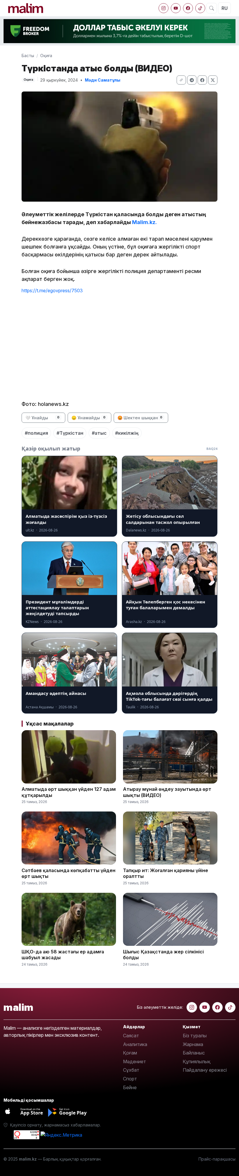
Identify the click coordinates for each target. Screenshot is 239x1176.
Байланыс (194, 1053)
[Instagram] (163, 8)
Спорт (130, 1079)
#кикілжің (126, 433)
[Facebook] (188, 8)
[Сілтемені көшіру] (181, 79)
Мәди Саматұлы (102, 80)
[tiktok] (200, 8)
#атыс (99, 433)
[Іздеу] (211, 8)
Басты (28, 55)
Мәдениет (134, 1061)
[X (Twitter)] (212, 79)
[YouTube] (176, 8)
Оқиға (46, 55)
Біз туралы (195, 1035)
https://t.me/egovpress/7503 (52, 290)
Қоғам (130, 1053)
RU (225, 8)
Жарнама (193, 1044)
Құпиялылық (196, 1061)
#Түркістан (70, 433)
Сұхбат (131, 1070)
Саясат (131, 1035)
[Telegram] (191, 79)
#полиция (36, 433)
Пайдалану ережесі (205, 1070)
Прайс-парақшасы (217, 1158)
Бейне (130, 1087)
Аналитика (135, 1044)
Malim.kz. (144, 222)
